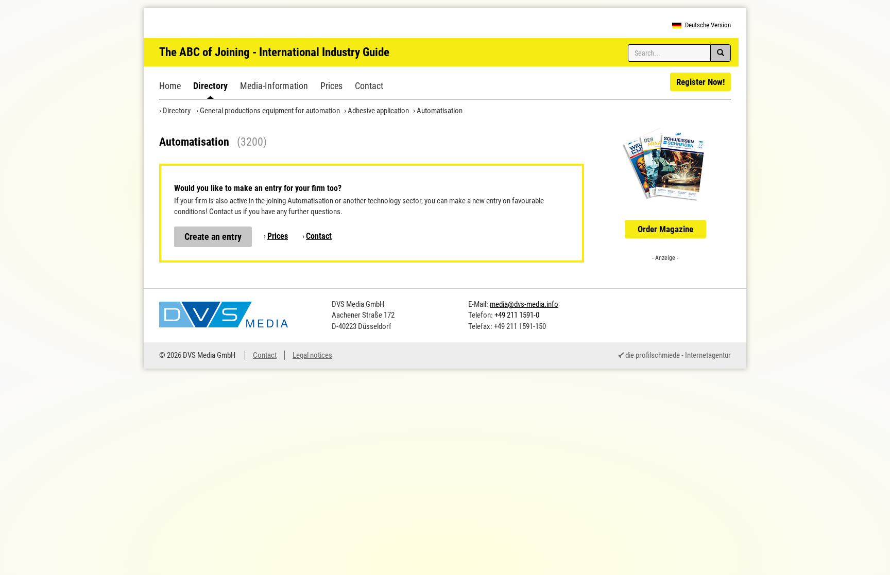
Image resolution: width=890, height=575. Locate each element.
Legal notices (312, 355)
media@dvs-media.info (524, 304)
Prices (331, 85)
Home (170, 85)
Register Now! (700, 82)
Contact (369, 85)
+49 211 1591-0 (516, 315)
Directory (210, 85)
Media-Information (274, 85)
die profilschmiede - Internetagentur (678, 355)
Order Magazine (665, 229)
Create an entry (213, 236)
